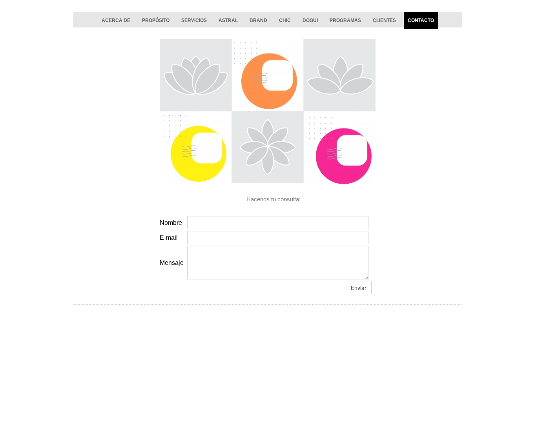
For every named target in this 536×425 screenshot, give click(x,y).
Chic (285, 20)
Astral (228, 20)
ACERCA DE (116, 20)
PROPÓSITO (156, 20)
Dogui (310, 20)
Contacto (421, 20)
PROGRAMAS (345, 20)
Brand (258, 20)
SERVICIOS (194, 20)
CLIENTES (384, 20)
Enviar (358, 288)
